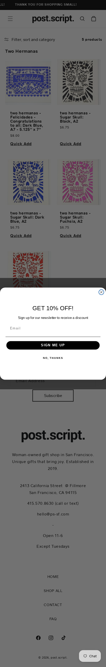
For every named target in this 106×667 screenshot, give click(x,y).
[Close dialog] (101, 292)
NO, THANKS (53, 357)
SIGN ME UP (53, 345)
